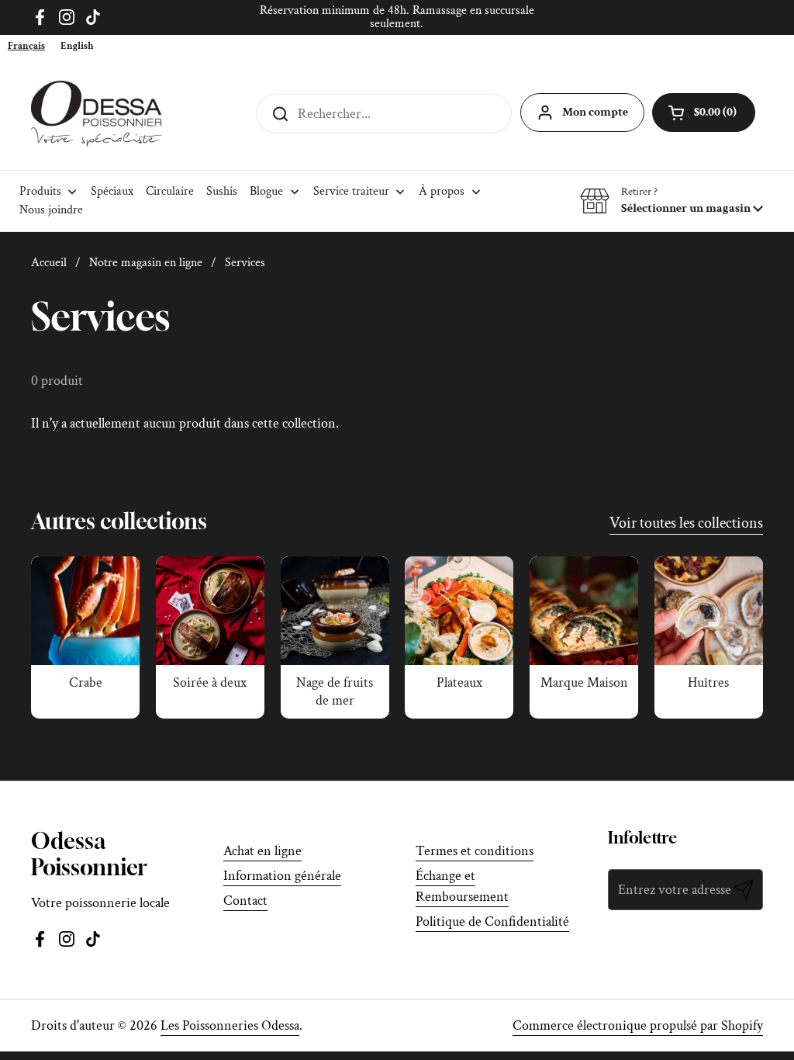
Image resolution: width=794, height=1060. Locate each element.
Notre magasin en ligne (145, 263)
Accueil (49, 263)
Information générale (282, 876)
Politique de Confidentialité (492, 921)
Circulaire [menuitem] (170, 191)
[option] (77, 46)
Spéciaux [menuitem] (112, 191)
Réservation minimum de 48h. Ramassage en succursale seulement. (397, 17)
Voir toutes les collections (686, 523)
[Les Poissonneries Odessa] (96, 114)
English (77, 46)
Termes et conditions (474, 851)
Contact (245, 900)
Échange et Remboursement (462, 886)
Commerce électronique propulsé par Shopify (638, 1025)
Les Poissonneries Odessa (230, 1025)
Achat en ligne (262, 851)
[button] (671, 201)
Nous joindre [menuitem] (51, 210)
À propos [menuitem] (441, 191)
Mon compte (595, 112)
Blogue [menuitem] (266, 191)
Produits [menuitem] (40, 191)
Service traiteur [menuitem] (351, 191)
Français (26, 46)
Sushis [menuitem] (221, 191)
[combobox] (26, 46)
